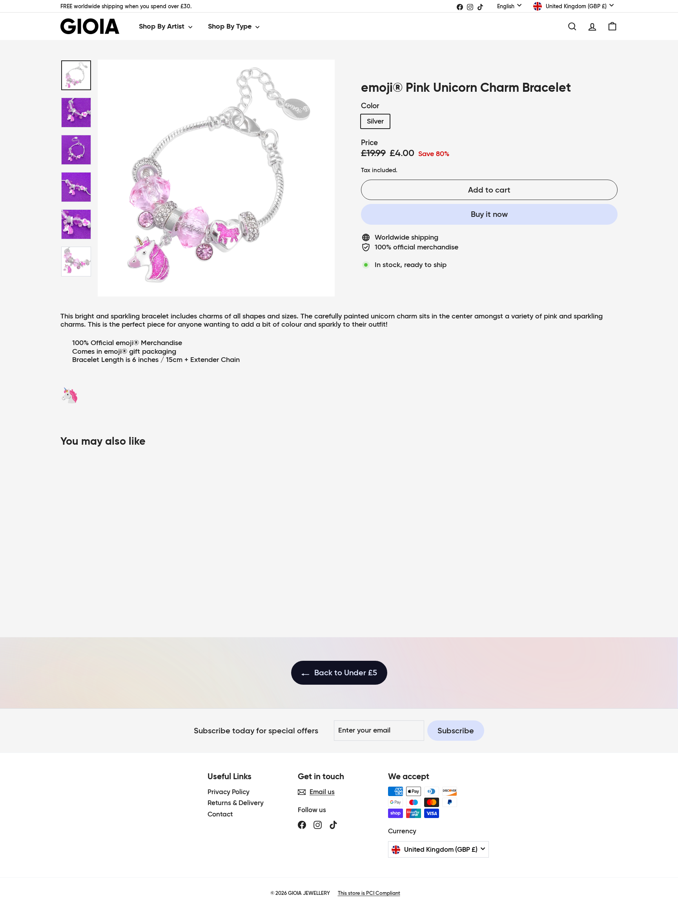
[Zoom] (216, 178)
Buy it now (489, 214)
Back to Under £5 (344, 672)
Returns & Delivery (236, 803)
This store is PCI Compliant (369, 893)
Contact (220, 814)
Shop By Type (230, 26)
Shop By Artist (162, 26)
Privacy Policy (229, 792)
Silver (375, 121)
